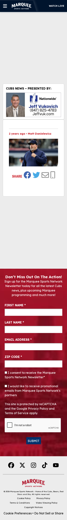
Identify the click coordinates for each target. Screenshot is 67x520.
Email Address (18, 339)
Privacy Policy (43, 498)
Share (17, 176)
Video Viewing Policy (46, 502)
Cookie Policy (24, 498)
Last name (14, 322)
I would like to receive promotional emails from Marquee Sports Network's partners (32, 390)
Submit (33, 441)
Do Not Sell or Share (48, 513)
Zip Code (13, 357)
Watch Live (56, 5)
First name (15, 305)
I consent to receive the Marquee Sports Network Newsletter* (30, 375)
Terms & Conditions (20, 502)
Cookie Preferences (18, 513)
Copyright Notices (33, 507)
